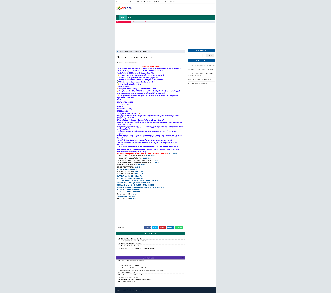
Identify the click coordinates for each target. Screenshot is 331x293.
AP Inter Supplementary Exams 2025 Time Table (133, 241)
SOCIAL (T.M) (138, 172)
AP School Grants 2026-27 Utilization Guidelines (131, 263)
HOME (123, 17)
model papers (128, 51)
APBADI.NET (129, 290)
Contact (130, 1)
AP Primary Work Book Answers (197, 83)
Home (117, 1)
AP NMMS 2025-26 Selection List (127, 281)
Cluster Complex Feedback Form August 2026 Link (132, 267)
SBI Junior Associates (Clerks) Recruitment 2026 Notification (134, 279)
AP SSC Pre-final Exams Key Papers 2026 (131, 238)
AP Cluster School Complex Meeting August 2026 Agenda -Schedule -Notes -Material (141, 270)
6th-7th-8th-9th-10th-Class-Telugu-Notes (199, 79)
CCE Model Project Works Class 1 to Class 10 (201, 69)
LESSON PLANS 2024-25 (154, 1)
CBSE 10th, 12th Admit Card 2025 (129, 246)
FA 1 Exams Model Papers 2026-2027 (128, 277)
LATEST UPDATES (148, 258)
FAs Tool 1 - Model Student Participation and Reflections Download (200, 74)
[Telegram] (207, 1)
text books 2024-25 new (170, 1)
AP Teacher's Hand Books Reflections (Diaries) (143, 21)
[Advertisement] (183, 9)
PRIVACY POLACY (140, 1)
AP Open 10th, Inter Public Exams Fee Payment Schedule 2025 (137, 248)
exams (121, 51)
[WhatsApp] (210, 1)
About (123, 1)
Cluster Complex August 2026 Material (128, 265)
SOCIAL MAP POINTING (126, 196)
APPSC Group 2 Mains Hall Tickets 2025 (130, 243)
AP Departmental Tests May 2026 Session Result (131, 274)
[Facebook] (213, 1)
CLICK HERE (172, 154)
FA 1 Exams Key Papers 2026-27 (127, 272)
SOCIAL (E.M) (138, 174)
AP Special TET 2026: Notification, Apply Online (131, 260)
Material (133, 194)
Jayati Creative (149, 290)
